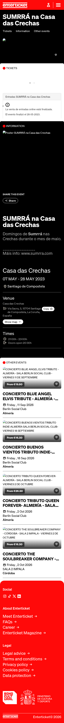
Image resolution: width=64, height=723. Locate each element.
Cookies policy (16, 669)
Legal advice (14, 653)
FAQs (7, 621)
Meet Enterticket (18, 616)
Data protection (17, 675)
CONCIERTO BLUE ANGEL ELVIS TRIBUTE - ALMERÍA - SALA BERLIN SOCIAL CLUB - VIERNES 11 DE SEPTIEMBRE (30, 396)
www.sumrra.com (37, 253)
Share (12, 200)
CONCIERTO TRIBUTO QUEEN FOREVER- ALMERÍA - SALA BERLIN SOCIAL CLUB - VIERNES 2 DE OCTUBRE (31, 503)
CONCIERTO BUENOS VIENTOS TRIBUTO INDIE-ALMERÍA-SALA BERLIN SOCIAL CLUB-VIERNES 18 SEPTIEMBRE (27, 450)
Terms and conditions (22, 658)
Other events (42, 31)
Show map (11, 322)
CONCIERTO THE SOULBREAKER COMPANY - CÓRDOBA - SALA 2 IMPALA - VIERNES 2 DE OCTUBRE (31, 556)
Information (23, 31)
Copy (46, 308)
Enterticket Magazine (22, 632)
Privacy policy (15, 664)
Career (9, 627)
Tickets (7, 31)
